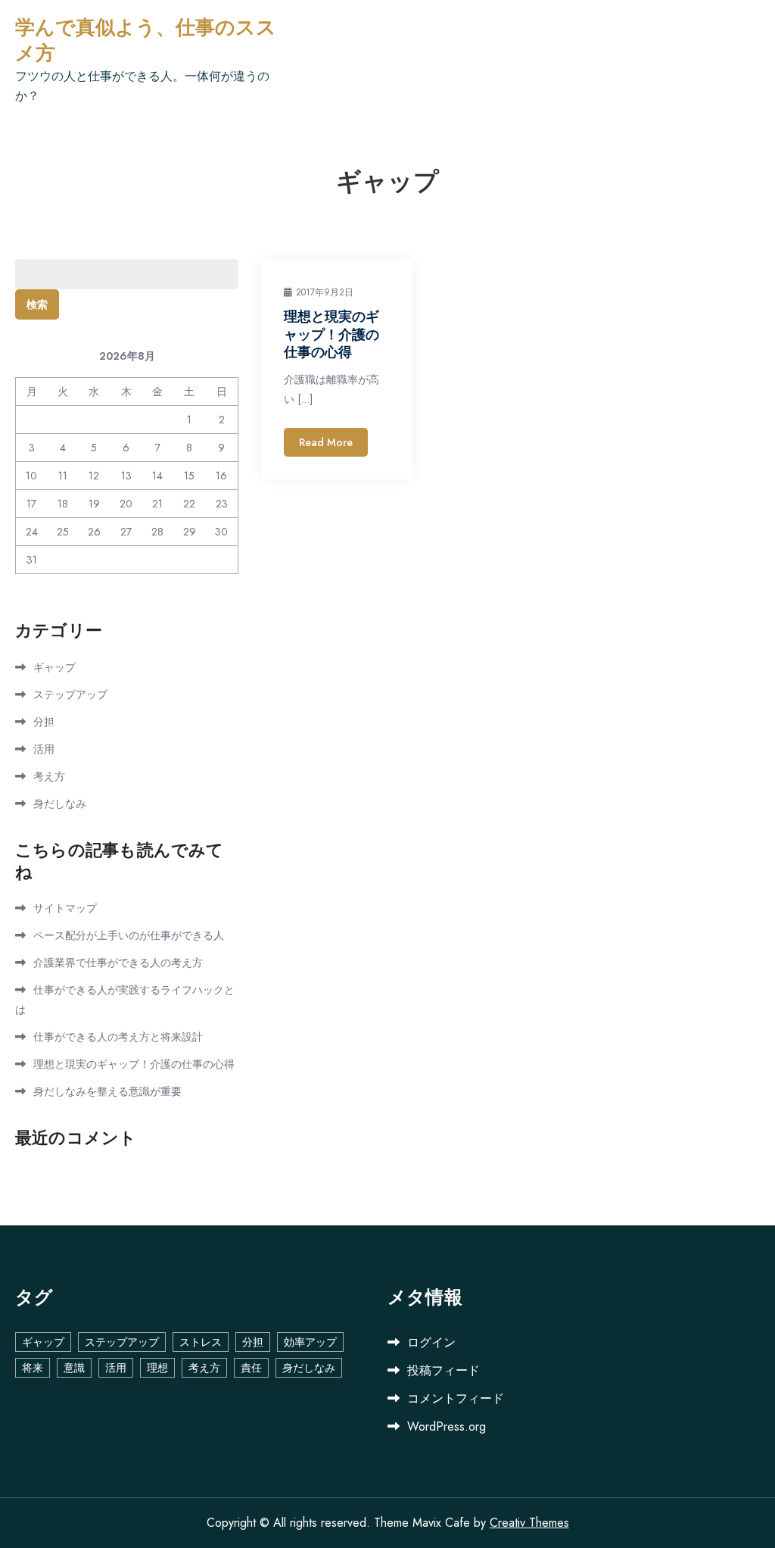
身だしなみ (59, 803)
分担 (43, 721)
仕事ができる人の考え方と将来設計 (118, 1036)
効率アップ (310, 1342)
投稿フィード (443, 1370)
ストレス (200, 1342)
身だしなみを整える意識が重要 (107, 1091)
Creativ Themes (529, 1522)
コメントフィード (455, 1398)
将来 (32, 1367)
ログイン (431, 1342)
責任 (251, 1367)
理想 (157, 1367)
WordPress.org (446, 1426)
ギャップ (54, 667)
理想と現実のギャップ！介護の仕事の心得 (331, 334)
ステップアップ (70, 694)
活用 (43, 749)
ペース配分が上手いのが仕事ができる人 (128, 935)
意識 (74, 1367)
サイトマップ (65, 908)
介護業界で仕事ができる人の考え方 (118, 962)
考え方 (49, 776)
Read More (326, 442)
